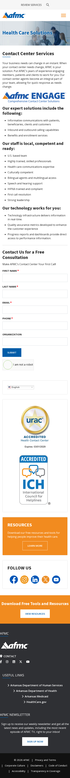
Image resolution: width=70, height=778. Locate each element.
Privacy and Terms (45, 760)
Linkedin (16, 661)
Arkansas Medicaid (36, 696)
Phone (7, 318)
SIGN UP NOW (35, 741)
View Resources (35, 613)
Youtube (28, 661)
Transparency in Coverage (45, 771)
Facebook (3, 661)
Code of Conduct (58, 765)
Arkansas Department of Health (36, 691)
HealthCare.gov (36, 702)
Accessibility (18, 771)
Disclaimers (36, 765)
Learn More (35, 545)
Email (7, 302)
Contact (10, 656)
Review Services (31, 5)
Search (47, 5)
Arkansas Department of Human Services (36, 685)
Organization (12, 334)
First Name (10, 270)
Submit (11, 352)
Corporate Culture (15, 765)
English (15, 387)
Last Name (10, 286)
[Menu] (64, 15)
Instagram (9, 661)
